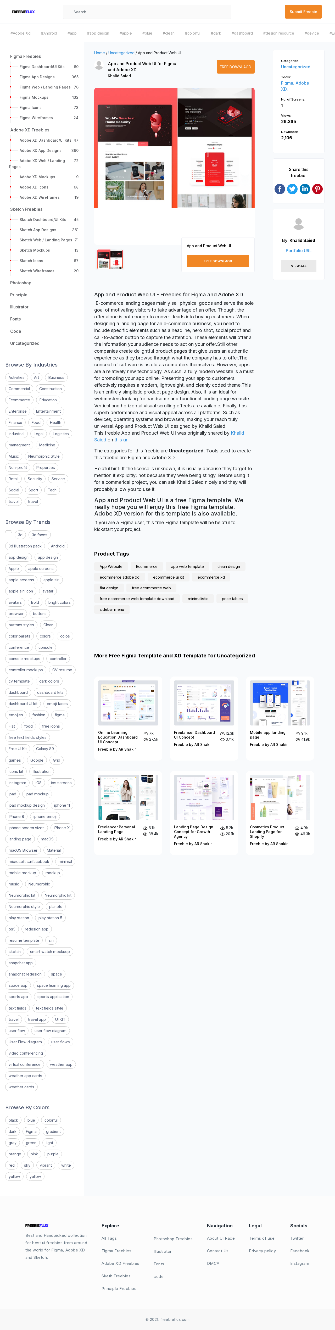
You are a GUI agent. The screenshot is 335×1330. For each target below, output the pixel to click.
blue (31, 1120)
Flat (12, 726)
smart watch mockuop (50, 951)
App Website (111, 566)
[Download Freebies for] (8, 531)
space (56, 974)
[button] (104, 171)
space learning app (54, 985)
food (28, 726)
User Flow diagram (25, 1042)
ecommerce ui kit (168, 577)
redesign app (36, 929)
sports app (18, 996)
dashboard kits (50, 692)
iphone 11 (62, 805)
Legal (38, 433)
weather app (61, 1064)
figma (60, 715)
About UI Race (221, 1238)
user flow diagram (50, 1030)
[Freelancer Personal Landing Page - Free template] (128, 813)
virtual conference (25, 1064)
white (66, 1165)
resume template (24, 940)
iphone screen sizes (26, 827)
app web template (187, 566)
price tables (232, 598)
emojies (16, 715)
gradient (53, 1131)
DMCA (213, 1263)
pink (34, 1154)
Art (36, 377)
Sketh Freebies (116, 1275)
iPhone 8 (16, 816)
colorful (51, 1120)
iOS (39, 782)
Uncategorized (121, 53)
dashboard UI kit (23, 703)
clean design (228, 566)
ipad (12, 794)
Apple (14, 568)
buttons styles (21, 625)
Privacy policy (262, 1250)
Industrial (16, 433)
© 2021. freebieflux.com (168, 1319)
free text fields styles (28, 737)
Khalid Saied (119, 76)
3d (20, 535)
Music (14, 456)
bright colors (59, 602)
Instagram (17, 782)
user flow (17, 1030)
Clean (48, 625)
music (14, 884)
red (12, 1165)
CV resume (62, 670)
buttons (40, 613)
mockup (53, 873)
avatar (47, 591)
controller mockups (26, 670)
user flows (60, 1042)
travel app (37, 1019)
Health (55, 422)
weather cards (21, 1087)
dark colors (49, 681)
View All (298, 266)
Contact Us (218, 1250)
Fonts (159, 1263)
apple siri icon (21, 591)
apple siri (51, 580)
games (15, 760)
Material (54, 850)
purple (53, 1154)
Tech (52, 490)
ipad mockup (37, 794)
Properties (45, 467)
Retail (13, 478)
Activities (17, 377)
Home (99, 53)
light (49, 1142)
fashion (38, 715)
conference (19, 647)
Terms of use (262, 1238)
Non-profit (18, 467)
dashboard (18, 692)
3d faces (39, 535)
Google (36, 760)
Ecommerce (19, 400)
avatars (15, 602)
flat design (109, 588)
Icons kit (16, 771)
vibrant (46, 1165)
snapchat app (21, 963)
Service (58, 478)
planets (55, 906)
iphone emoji (45, 816)
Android (58, 546)
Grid (56, 760)
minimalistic (198, 598)
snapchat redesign (25, 974)
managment (19, 445)
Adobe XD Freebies (120, 1263)
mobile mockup (22, 873)
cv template (19, 681)
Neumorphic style (24, 906)
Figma (31, 1131)
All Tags (109, 1238)
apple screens (41, 568)
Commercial (19, 388)
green (31, 1142)
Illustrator (163, 1251)
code (159, 1276)
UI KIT (60, 1019)
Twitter (297, 1238)
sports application (53, 996)
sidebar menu (112, 609)
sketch (15, 951)
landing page (20, 839)
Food (36, 422)
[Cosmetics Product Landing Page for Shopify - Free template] (280, 813)
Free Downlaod (235, 67)
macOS (47, 839)
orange (15, 1154)
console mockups (24, 658)
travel (14, 501)
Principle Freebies (119, 1288)
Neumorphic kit (22, 895)
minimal (65, 861)
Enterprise (18, 411)
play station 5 (50, 918)
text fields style (49, 1008)
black (13, 1120)
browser (16, 613)
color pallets (19, 636)
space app (18, 985)
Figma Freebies (116, 1250)
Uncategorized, (296, 66)
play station (19, 918)
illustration (42, 771)
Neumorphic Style (44, 456)
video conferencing (26, 1053)
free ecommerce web (151, 588)
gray (12, 1142)
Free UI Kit (18, 748)
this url (121, 439)
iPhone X (62, 827)
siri (51, 940)
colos (65, 636)
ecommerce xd (211, 577)
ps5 (12, 929)
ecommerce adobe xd (119, 577)
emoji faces (57, 703)
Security (35, 478)
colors (45, 636)
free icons (51, 726)
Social (14, 490)
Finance (15, 422)
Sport (33, 490)
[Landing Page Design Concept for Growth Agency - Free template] (204, 813)
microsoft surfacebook (29, 861)
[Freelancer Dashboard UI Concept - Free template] (204, 719)
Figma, (288, 83)
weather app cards (25, 1075)
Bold (35, 602)
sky (27, 1165)
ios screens (61, 782)
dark (12, 1131)
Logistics (61, 433)
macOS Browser (23, 850)
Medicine (47, 445)
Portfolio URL (299, 250)
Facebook (300, 1250)
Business (56, 377)
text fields (17, 1008)
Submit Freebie (303, 11)
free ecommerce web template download (137, 598)
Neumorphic (39, 884)
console (45, 647)
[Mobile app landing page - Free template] (280, 719)
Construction (50, 388)
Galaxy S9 (45, 748)
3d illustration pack (25, 546)
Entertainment (48, 411)
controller (58, 658)
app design (19, 557)
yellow (14, 1176)
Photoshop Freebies (173, 1238)
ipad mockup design (27, 805)
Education (48, 400)
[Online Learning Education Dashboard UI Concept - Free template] (128, 719)
